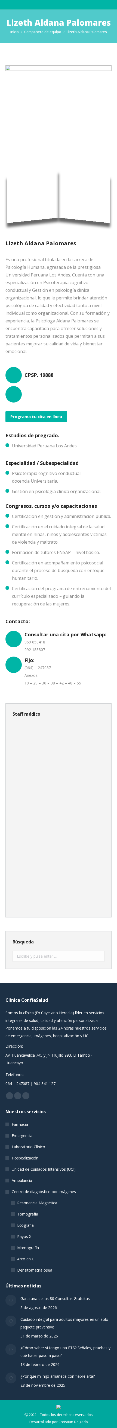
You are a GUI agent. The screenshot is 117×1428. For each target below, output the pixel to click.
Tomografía (27, 1214)
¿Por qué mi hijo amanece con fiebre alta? (57, 1376)
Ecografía (25, 1225)
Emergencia (22, 1135)
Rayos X (24, 1236)
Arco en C (25, 1258)
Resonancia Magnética (37, 1202)
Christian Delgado (73, 1421)
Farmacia (20, 1124)
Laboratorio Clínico (28, 1146)
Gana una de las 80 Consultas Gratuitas (55, 1298)
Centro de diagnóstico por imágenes (44, 1191)
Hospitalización (25, 1158)
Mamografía (28, 1247)
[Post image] (10, 1300)
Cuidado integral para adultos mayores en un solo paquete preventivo (64, 1323)
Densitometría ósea (34, 1270)
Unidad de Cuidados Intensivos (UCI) (44, 1169)
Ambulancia (22, 1180)
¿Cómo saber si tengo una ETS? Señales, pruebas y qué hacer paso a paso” (65, 1351)
